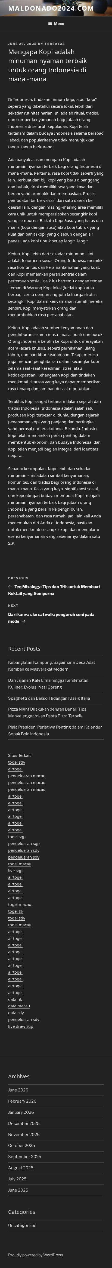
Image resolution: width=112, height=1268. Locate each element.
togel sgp (17, 836)
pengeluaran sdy (23, 850)
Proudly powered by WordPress (35, 1254)
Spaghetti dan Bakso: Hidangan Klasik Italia (49, 698)
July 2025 (17, 1179)
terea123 (55, 44)
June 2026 (18, 1090)
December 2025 (24, 1123)
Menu (59, 23)
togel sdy (16, 762)
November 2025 (24, 1134)
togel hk (15, 911)
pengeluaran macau (26, 775)
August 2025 (20, 1167)
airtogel (15, 769)
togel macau (19, 863)
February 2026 (22, 1101)
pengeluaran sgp (24, 843)
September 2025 (24, 1156)
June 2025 (18, 1190)
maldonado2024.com (51, 8)
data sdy (16, 1012)
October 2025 (21, 1145)
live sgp (15, 870)
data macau (19, 1005)
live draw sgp (20, 1026)
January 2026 (21, 1112)
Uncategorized (22, 1225)
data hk (15, 999)
